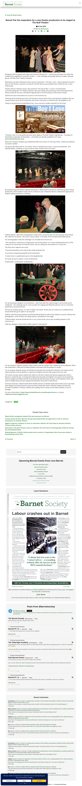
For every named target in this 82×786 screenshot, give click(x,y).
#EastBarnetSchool (13, 666)
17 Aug (35, 618)
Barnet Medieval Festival (41, 471)
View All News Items (14, 15)
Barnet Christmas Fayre (41, 467)
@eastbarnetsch (29, 657)
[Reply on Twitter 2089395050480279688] (9, 622)
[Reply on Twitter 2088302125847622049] (9, 685)
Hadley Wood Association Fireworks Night (41, 476)
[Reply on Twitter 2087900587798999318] (9, 651)
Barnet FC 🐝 (13, 629)
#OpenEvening (30, 666)
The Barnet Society (16, 618)
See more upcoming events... (41, 464)
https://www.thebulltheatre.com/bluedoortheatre (38, 392)
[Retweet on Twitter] (8, 626)
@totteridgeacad (33, 642)
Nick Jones (45, 29)
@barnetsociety (28, 618)
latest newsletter (38, 590)
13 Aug (40, 642)
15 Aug (30, 629)
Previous (9, 439)
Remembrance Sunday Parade (41, 480)
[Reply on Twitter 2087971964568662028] (9, 671)
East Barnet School (16, 658)
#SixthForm (22, 666)
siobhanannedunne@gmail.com (16, 394)
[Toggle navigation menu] (79, 3)
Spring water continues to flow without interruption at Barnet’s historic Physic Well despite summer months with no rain (40, 701)
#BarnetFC (11, 634)
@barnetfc (24, 629)
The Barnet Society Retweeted (17, 626)
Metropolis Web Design (60, 784)
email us (67, 597)
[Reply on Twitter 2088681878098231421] (9, 636)
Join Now (41, 594)
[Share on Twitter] (38, 31)
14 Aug (30, 677)
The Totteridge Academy (18, 642)
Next (72, 439)
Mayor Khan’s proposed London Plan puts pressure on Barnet (27, 416)
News (16, 402)
